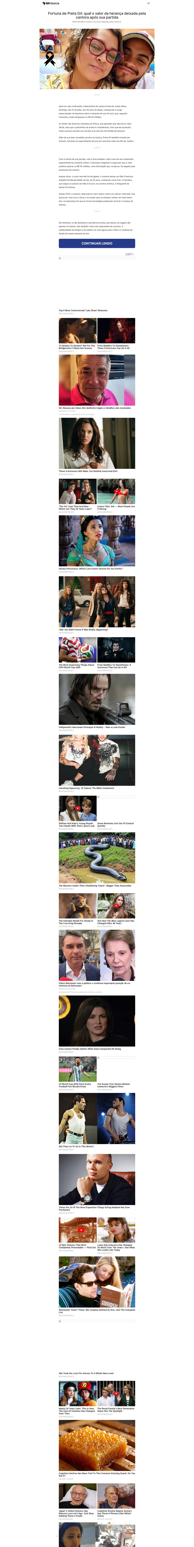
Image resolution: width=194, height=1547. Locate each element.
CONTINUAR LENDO (97, 243)
